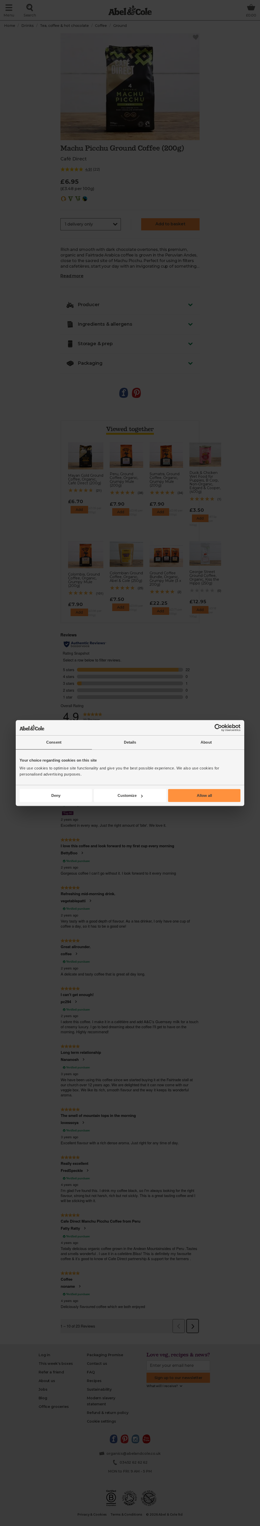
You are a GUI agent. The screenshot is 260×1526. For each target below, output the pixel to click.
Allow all (204, 795)
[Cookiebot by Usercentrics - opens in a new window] (218, 727)
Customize (127, 795)
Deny (55, 795)
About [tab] (206, 742)
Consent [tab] (53, 742)
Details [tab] (130, 742)
